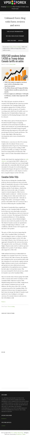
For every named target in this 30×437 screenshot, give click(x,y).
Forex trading (11, 306)
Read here (4, 418)
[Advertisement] (15, 331)
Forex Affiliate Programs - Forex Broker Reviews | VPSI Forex (15, 2)
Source (3, 301)
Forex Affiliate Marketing (17, 432)
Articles (3, 425)
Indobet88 (9, 6)
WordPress (19, 434)
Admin (23, 434)
